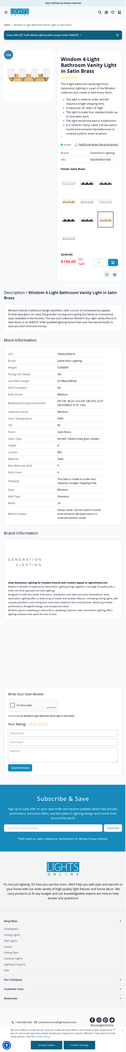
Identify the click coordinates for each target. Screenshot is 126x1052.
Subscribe (113, 828)
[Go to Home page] (19, 12)
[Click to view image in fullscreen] (28, 75)
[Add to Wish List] (107, 274)
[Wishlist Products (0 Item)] (113, 12)
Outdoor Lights (13, 958)
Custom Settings (79, 1045)
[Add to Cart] (113, 262)
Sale (6, 970)
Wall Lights (10, 941)
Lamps (8, 946)
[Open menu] (6, 12)
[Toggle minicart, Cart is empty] (119, 12)
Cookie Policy (43, 1036)
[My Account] (106, 12)
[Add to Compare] (114, 274)
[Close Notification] (117, 35)
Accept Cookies (46, 1045)
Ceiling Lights (12, 935)
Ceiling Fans (11, 952)
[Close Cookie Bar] (123, 1030)
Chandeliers (11, 929)
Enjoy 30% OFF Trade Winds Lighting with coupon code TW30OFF (43, 35)
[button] (63, 921)
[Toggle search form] (99, 12)
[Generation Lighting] (63, 562)
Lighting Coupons (15, 964)
